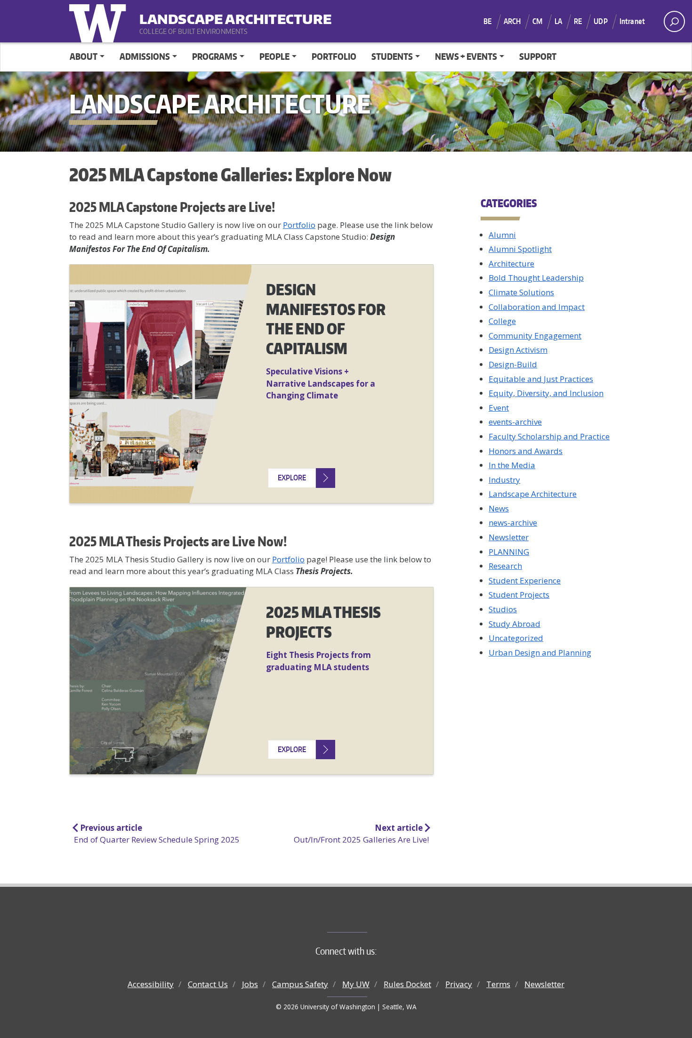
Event (499, 407)
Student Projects (519, 594)
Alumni (502, 234)
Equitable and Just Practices (541, 378)
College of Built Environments (365, 916)
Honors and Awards (526, 451)
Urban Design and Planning (540, 652)
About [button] (83, 56)
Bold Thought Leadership (536, 277)
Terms (498, 984)
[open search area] (674, 21)
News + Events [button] (466, 56)
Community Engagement (535, 335)
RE (578, 21)
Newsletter (509, 537)
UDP (600, 21)
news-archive (513, 522)
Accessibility (151, 984)
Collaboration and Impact (537, 306)
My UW (356, 984)
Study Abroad (514, 623)
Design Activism (518, 349)
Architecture (511, 263)
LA (558, 21)
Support (537, 56)
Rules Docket (407, 984)
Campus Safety (300, 984)
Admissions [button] (145, 56)
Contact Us (208, 984)
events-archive (515, 421)
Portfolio (334, 56)
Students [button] (392, 56)
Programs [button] (214, 56)
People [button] (274, 56)
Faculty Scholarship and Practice (549, 436)
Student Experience (525, 580)
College (502, 321)
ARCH (512, 21)
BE (487, 21)
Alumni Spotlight (520, 248)
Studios (503, 609)
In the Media (512, 465)
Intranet (632, 21)
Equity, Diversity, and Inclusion (546, 393)
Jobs (250, 984)
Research (505, 565)
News (499, 508)
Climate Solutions (521, 292)
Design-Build (513, 364)
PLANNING (509, 551)
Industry (504, 479)
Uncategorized (516, 638)
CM (537, 21)
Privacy (458, 984)
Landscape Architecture (197, 14)
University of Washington (99, 21)
